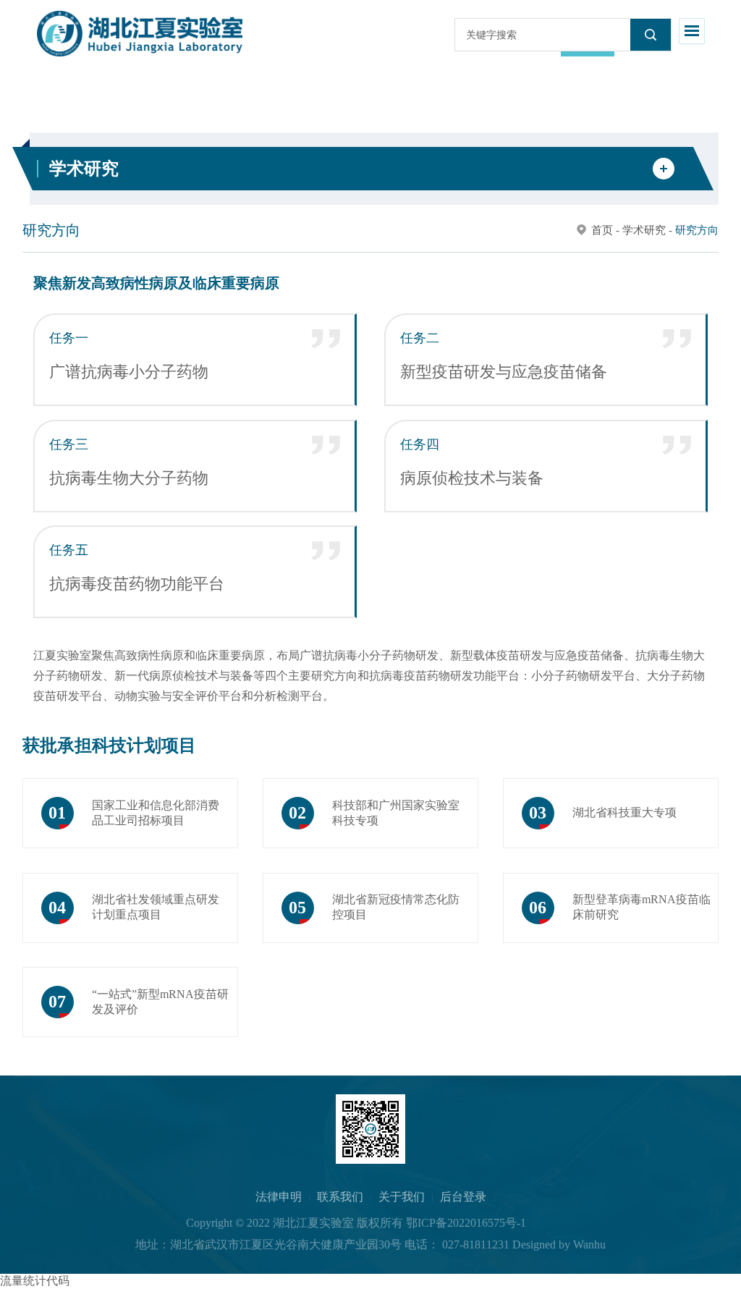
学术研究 (644, 230)
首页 (602, 230)
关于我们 (401, 1197)
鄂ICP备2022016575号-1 (466, 1223)
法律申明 (278, 1197)
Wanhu (589, 1244)
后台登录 (463, 1197)
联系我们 (340, 1197)
